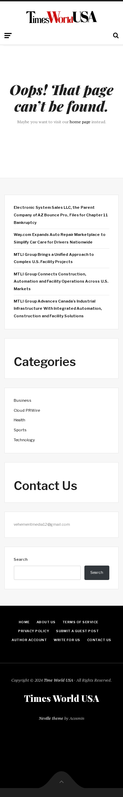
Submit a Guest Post (77, 631)
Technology (24, 439)
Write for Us (67, 640)
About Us (46, 622)
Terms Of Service (80, 622)
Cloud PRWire (27, 410)
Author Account (29, 640)
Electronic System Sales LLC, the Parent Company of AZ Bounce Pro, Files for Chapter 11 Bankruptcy (61, 215)
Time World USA (58, 680)
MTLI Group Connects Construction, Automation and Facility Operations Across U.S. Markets (61, 281)
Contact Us (99, 640)
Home (24, 622)
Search (21, 559)
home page (80, 122)
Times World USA (61, 698)
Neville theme (51, 718)
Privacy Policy (33, 631)
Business (22, 400)
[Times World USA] (62, 17)
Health (19, 420)
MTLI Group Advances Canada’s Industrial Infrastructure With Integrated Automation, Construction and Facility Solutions (58, 308)
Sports (20, 430)
